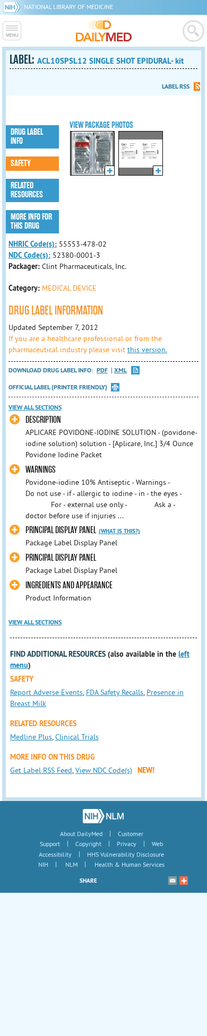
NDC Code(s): (29, 255)
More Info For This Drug (31, 221)
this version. (147, 349)
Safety (21, 163)
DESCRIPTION (43, 419)
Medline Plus (31, 737)
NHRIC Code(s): (32, 244)
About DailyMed (81, 834)
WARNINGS (40, 469)
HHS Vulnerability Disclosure (125, 854)
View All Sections (35, 407)
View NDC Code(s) (103, 770)
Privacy (126, 844)
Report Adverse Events (46, 692)
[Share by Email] (172, 880)
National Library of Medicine (68, 7)
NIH (43, 864)
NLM (71, 864)
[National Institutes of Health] (13, 7)
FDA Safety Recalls (114, 692)
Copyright (88, 844)
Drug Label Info (27, 136)
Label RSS (175, 86)
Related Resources (27, 190)
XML (120, 370)
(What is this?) (119, 531)
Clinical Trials (77, 737)
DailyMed (104, 30)
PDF (102, 370)
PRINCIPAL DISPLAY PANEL (60, 530)
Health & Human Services (129, 864)
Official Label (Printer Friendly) (57, 387)
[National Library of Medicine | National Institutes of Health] (103, 816)
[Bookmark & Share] (183, 880)
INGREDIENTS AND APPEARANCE (69, 585)
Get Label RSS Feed (41, 770)
